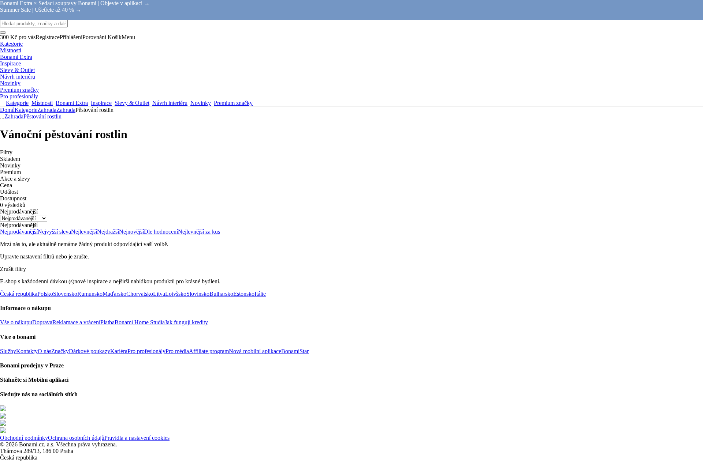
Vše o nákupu (16, 322)
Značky (60, 351)
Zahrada (65, 110)
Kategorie (26, 110)
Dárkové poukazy (89, 351)
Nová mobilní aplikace (255, 351)
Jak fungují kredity (186, 322)
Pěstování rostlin (42, 116)
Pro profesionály (146, 351)
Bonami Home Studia (140, 322)
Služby (8, 351)
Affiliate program (209, 351)
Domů (7, 110)
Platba (107, 322)
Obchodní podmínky (24, 438)
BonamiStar (295, 351)
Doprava (42, 322)
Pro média (177, 351)
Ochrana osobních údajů (76, 438)
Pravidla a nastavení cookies (137, 438)
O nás (44, 351)
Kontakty (27, 351)
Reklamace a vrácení (76, 322)
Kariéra (118, 351)
